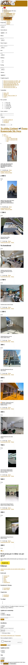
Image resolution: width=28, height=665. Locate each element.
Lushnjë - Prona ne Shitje (10, 95)
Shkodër (5, 94)
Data (7, 141)
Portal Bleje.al (6, 582)
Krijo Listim (7, 18)
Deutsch (8, 22)
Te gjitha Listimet (8, 119)
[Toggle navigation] (13, 4)
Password (3, 630)
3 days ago (7, 102)
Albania (8, 20)
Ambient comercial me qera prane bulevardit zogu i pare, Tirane (6, 271)
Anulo (8, 645)
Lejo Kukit (6, 663)
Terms (4, 579)
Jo (2, 62)
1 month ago (8, 105)
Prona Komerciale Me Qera (14, 129)
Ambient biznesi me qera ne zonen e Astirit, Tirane (6, 337)
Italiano (8, 23)
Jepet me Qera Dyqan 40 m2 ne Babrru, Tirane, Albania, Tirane (7, 504)
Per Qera (6, 121)
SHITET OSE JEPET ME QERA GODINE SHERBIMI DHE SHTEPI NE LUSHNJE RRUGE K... (7, 202)
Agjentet (5, 577)
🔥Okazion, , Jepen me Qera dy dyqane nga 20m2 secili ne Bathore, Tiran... (7, 403)
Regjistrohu (9, 14)
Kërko (2, 619)
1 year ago (7, 108)
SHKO (2, 27)
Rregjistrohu (5, 562)
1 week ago (7, 104)
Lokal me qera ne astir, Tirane (7, 304)
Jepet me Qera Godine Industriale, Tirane (5, 238)
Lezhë (5, 96)
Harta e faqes (6, 589)
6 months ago (8, 107)
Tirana (6, 93)
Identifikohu (9, 13)
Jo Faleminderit (12, 663)
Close (2, 660)
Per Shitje (6, 122)
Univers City (6, 575)
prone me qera (4, 569)
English (8, 21)
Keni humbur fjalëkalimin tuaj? (8, 635)
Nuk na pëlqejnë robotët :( (6, 638)
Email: (2, 627)
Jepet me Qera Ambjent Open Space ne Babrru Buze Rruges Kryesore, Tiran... (7, 471)
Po (3, 60)
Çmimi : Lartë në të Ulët (11, 139)
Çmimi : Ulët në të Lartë (11, 138)
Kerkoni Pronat (6, 10)
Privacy (5, 581)
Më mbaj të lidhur (6, 633)
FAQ (4, 578)
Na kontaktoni (6, 588)
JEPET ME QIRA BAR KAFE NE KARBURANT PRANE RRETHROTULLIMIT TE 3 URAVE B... (7, 165)
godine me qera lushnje (12, 569)
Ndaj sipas (8, 137)
